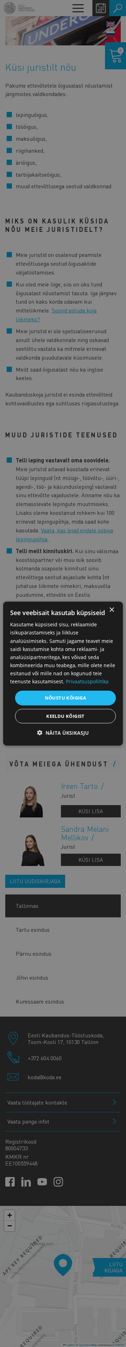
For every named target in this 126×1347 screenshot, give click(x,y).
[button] (63, 732)
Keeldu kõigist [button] (65, 716)
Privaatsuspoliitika (87, 681)
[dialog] (63, 674)
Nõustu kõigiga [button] (65, 698)
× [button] (111, 610)
